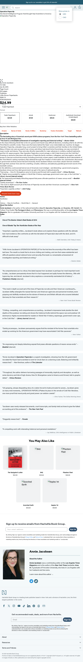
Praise (2, 214)
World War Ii (25, 203)
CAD (64, 17)
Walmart (78, 131)
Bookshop (43, 131)
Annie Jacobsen (7, 83)
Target (70, 131)
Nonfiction (3, 199)
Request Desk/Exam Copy (10, 193)
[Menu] (3, 7)
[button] (41, 80)
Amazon (4, 131)
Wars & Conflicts (13, 203)
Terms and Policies (9, 648)
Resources (6, 642)
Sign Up (73, 529)
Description (4, 133)
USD (64, 14)
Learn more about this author (40, 574)
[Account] (75, 7)
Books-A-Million (30, 131)
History (2, 203)
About (4, 637)
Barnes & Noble (16, 131)
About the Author (6, 205)
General (35, 203)
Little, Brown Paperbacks (9, 95)
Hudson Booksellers (57, 131)
